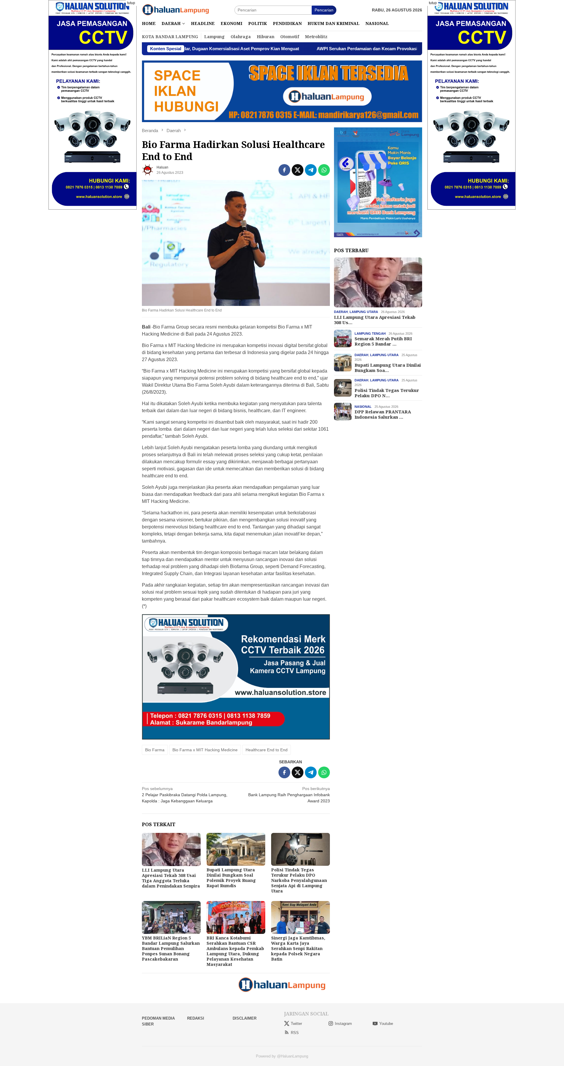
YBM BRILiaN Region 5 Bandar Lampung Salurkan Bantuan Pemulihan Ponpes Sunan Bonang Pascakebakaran (171, 948)
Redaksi (195, 1018)
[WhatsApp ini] (324, 170)
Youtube (386, 1023)
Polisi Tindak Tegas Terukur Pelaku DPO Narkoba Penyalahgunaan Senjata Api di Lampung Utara (299, 880)
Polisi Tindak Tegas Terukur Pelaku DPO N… (387, 392)
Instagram (343, 1023)
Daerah (341, 312)
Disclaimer (244, 1018)
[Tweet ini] (297, 170)
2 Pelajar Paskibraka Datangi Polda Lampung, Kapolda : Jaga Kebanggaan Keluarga (184, 794)
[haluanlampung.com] (175, 9)
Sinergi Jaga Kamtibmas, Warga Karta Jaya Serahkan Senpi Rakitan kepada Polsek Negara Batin (298, 948)
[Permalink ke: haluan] (148, 169)
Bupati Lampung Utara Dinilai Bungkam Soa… (388, 367)
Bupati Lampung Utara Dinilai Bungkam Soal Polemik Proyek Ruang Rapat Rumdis (231, 877)
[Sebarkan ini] (284, 170)
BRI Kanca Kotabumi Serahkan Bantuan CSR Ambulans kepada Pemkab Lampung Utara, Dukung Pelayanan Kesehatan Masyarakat (235, 951)
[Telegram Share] (311, 170)
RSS (295, 1032)
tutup (131, 3)
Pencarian (324, 10)
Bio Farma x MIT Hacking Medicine (205, 749)
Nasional (363, 406)
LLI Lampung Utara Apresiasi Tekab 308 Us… (374, 319)
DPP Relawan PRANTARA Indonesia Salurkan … (383, 414)
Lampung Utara (364, 312)
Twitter (296, 1023)
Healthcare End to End (267, 749)
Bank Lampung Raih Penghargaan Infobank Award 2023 (289, 794)
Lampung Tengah (370, 333)
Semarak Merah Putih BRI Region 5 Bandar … (383, 341)
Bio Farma (154, 749)
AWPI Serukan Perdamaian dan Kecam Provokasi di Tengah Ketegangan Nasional (348, 48)
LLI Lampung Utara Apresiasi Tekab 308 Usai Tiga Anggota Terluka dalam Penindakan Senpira (171, 878)
